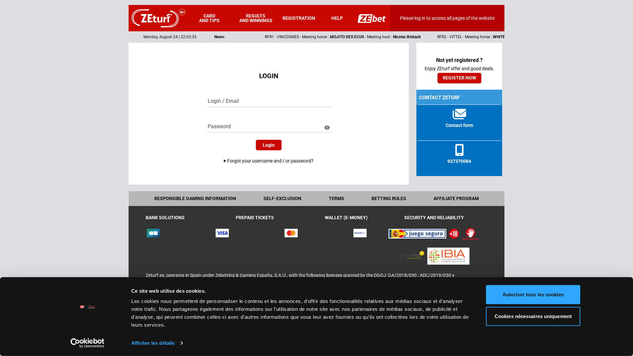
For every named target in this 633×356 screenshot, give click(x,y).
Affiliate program (456, 198)
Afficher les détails (153, 343)
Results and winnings (255, 18)
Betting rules (389, 198)
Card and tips (209, 18)
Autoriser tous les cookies (533, 294)
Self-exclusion (282, 198)
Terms (336, 198)
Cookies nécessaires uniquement (533, 316)
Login (269, 145)
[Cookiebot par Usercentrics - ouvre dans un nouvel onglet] (87, 343)
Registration (299, 18)
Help (337, 18)
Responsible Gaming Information (195, 198)
